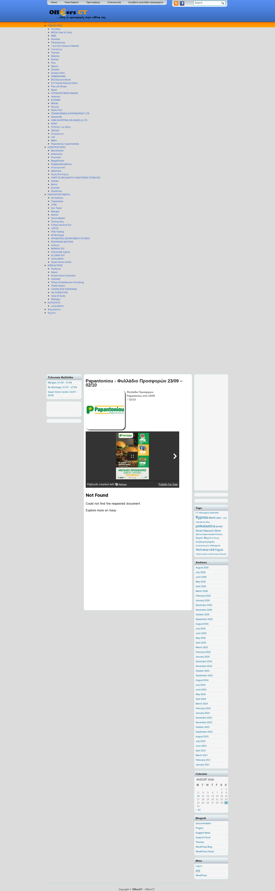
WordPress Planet (205, 851)
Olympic (55, 130)
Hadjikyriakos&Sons (61, 164)
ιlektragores (215, 545)
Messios (55, 55)
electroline (214, 512)
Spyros (54, 66)
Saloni (54, 272)
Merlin (212, 517)
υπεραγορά (201, 553)
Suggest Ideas (203, 832)
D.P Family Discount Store (64, 82)
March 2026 (202, 590)
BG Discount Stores (61, 79)
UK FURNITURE (59, 292)
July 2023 (201, 741)
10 (198, 796)
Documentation (203, 823)
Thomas (55, 52)
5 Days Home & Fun (61, 224)
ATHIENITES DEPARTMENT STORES (70, 238)
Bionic (54, 184)
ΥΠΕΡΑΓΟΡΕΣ (55, 25)
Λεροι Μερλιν (204, 538)
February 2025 (203, 651)
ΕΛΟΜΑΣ (55, 99)
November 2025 (204, 609)
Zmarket (55, 69)
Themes (200, 842)
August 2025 (202, 623)
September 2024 (204, 675)
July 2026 (201, 572)
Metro (54, 140)
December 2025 (204, 605)
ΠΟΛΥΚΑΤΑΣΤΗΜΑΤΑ (59, 194)
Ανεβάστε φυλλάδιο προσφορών (145, 2)
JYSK (54, 204)
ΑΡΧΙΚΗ (52, 22)
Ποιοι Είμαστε (72, 2)
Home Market (58, 218)
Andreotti (55, 278)
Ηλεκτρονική (58, 167)
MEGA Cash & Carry (61, 32)
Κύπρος (219, 534)
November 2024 (204, 665)
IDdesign (55, 299)
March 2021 (202, 755)
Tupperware (57, 201)
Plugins (199, 827)
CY (197, 512)
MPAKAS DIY (58, 248)
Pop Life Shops (59, 86)
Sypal (54, 89)
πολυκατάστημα (209, 549)
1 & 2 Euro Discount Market (65, 45)
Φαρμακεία (54, 309)
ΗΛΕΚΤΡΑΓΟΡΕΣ (56, 147)
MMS (53, 35)
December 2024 (204, 661)
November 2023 (204, 722)
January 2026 (203, 600)
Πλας (216, 538)
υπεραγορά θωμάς (217, 553)
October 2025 (203, 614)
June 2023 (201, 745)
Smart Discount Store (208, 530)
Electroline (56, 191)
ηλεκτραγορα (202, 545)
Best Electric (57, 150)
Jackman (55, 96)
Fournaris (56, 157)
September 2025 (204, 619)
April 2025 (201, 642)
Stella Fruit (56, 109)
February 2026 (203, 595)
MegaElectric (57, 160)
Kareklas (55, 39)
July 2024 (201, 684)
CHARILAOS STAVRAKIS (64, 288)
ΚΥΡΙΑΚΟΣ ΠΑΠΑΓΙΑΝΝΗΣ (64, 93)
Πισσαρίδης (57, 221)
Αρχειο (52, 312)
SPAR (54, 123)
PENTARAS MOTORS (62, 241)
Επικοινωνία (114, 2)
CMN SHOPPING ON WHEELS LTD (69, 120)
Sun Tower (56, 207)
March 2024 (202, 703)
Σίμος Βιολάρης (60, 174)
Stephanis (56, 170)
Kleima (54, 214)
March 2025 (202, 647)
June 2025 (201, 633)
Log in (199, 865)
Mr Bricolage (57, 234)
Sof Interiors (57, 197)
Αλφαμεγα (57, 133)
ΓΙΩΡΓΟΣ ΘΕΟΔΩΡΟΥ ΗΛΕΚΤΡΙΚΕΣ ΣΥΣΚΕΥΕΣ (75, 177)
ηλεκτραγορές (205, 541)
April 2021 (201, 750)
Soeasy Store (58, 72)
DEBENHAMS (58, 76)
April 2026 (201, 586)
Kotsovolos (56, 153)
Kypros (202, 517)
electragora (204, 512)
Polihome (56, 268)
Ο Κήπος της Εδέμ (61, 126)
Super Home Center (61, 261)
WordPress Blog (204, 846)
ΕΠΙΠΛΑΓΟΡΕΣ (55, 265)
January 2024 (203, 712)
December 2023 (204, 717)
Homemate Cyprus (60, 251)
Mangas (55, 211)
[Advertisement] (136, 344)
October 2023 (203, 726)
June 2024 (201, 689)
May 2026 (201, 581)
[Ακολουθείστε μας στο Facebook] (182, 4)
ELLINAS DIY (58, 255)
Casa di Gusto (58, 295)
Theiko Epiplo (58, 285)
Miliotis (54, 103)
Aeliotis (55, 180)
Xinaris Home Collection (63, 275)
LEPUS (55, 228)
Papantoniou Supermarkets (65, 143)
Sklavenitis (56, 116)
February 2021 (203, 759)
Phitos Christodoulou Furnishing (67, 282)
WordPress (201, 875)
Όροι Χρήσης (93, 2)
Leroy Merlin (57, 258)
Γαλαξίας (56, 49)
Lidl (53, 136)
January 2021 (203, 764)
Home (54, 2)
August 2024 (202, 680)
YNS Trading (57, 231)
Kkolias (55, 59)
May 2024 (201, 694)
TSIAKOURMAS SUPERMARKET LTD (70, 113)
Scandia (55, 187)
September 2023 (204, 731)
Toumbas (55, 28)
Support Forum (203, 837)
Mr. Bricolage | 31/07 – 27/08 (62, 387)
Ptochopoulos (58, 42)
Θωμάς (55, 106)
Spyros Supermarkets (205, 534)
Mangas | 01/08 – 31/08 (60, 382)
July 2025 (201, 628)
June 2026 (201, 576)
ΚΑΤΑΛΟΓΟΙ (54, 302)
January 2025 (203, 656)
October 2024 (203, 670)
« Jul (198, 809)
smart (219, 526)
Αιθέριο (55, 245)
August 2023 (202, 736)
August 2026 (202, 567)
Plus (53, 62)
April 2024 (201, 698)
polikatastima (205, 526)
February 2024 (203, 708)
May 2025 (201, 637)
